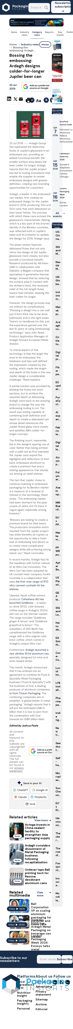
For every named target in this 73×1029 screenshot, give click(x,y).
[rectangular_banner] (57, 104)
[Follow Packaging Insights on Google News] (68, 983)
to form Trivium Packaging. (25, 693)
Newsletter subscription (63, 4)
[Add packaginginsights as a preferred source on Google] (36, 86)
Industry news (24, 33)
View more (41, 820)
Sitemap (42, 999)
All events (57, 215)
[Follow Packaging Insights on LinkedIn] (55, 983)
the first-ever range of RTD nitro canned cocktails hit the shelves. (28, 585)
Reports (49, 32)
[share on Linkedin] (9, 100)
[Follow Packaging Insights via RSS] (62, 983)
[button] (20, 790)
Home (14, 32)
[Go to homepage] (35, 993)
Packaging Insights (24, 1002)
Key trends (60, 33)
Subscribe (67, 959)
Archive (41, 1004)
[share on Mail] (21, 100)
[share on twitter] (15, 100)
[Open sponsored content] (36, 25)
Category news (37, 33)
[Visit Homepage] (16, 13)
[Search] (46, 8)
